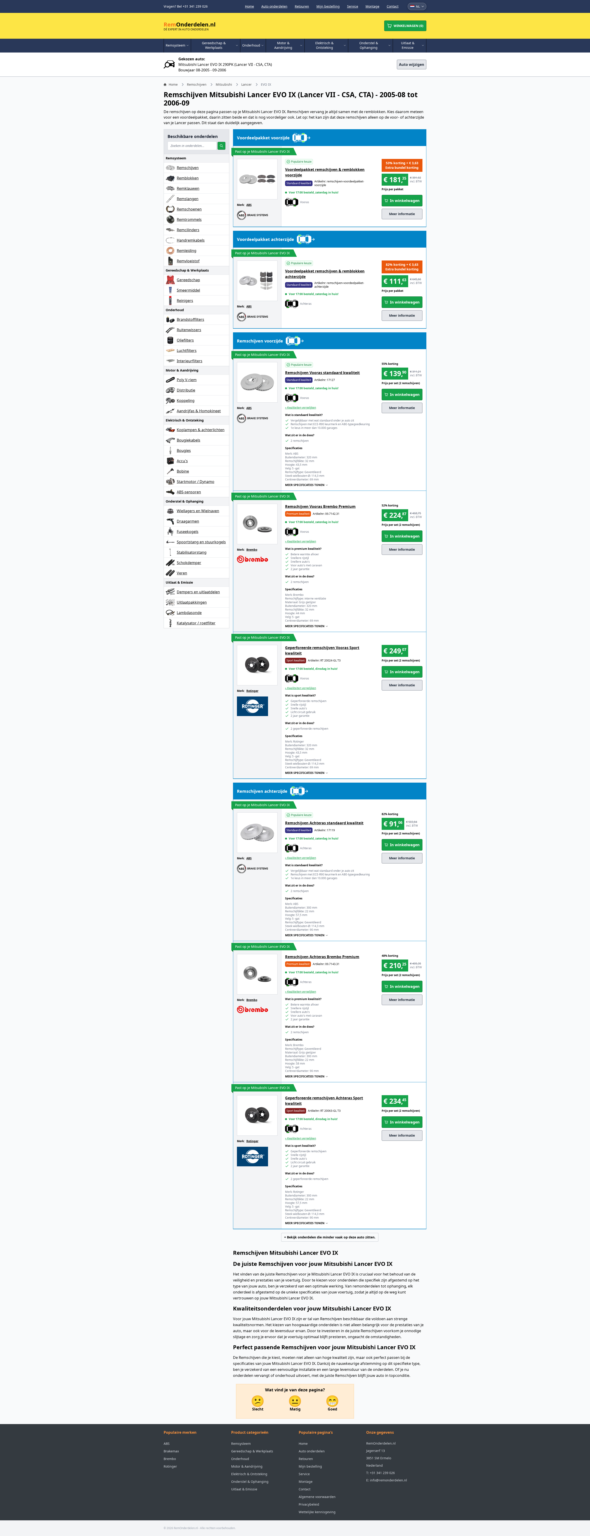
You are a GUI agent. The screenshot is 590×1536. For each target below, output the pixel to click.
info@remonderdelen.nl (388, 1480)
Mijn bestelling (328, 6)
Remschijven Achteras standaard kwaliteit (324, 822)
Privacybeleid (309, 1504)
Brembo (251, 550)
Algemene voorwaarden (317, 1497)
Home (249, 6)
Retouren (302, 6)
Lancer (246, 84)
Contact (392, 6)
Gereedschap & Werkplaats (252, 1451)
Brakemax (171, 1451)
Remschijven (196, 84)
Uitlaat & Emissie (244, 1489)
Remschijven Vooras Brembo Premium (320, 506)
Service (352, 6)
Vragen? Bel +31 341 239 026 (186, 6)
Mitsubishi (224, 84)
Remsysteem (241, 1443)
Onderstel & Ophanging (249, 1481)
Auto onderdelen (274, 6)
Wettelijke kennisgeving (317, 1512)
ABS (249, 205)
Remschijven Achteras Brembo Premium (322, 956)
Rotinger (252, 691)
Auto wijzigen (411, 64)
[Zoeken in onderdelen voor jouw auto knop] (221, 146)
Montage (372, 6)
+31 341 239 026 (382, 1473)
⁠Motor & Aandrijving (247, 1466)
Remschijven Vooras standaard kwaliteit (322, 372)
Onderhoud (240, 1459)
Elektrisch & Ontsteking (249, 1474)
